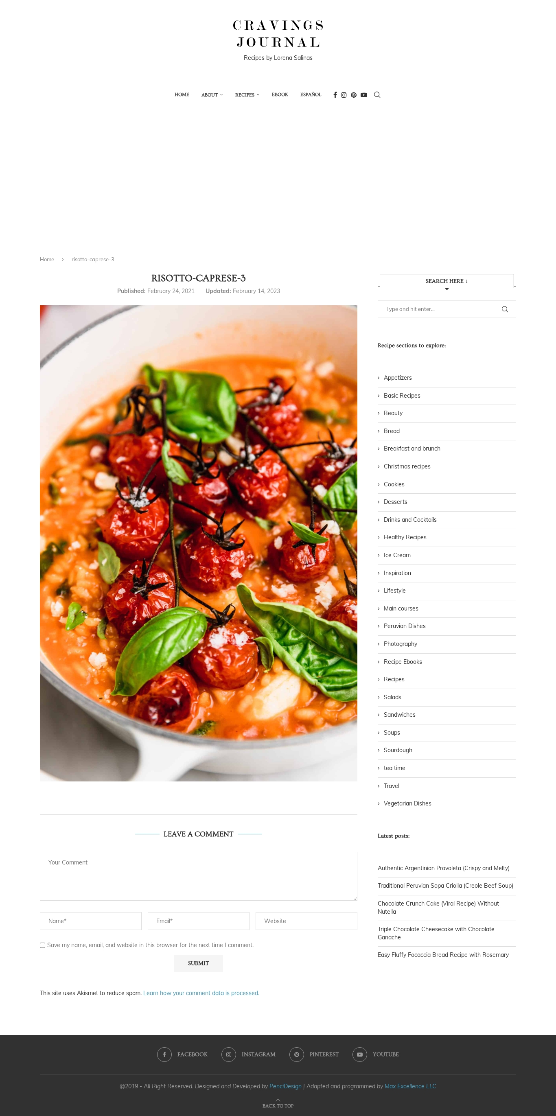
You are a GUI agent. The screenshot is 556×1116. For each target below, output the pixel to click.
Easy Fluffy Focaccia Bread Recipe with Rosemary (443, 954)
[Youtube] (364, 95)
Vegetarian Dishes (407, 803)
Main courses (401, 608)
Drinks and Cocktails (410, 519)
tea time (394, 768)
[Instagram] (344, 95)
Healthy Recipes (405, 537)
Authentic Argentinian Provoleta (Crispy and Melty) (444, 868)
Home (182, 94)
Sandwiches (400, 714)
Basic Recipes (402, 395)
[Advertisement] (278, 188)
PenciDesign (285, 1086)
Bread (392, 431)
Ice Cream (397, 555)
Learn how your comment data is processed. (201, 993)
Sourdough (398, 750)
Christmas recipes (407, 466)
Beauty (393, 413)
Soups (392, 732)
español (310, 94)
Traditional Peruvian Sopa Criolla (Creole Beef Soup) (445, 885)
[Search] (377, 95)
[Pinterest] (354, 95)
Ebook (280, 94)
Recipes (244, 95)
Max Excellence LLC (410, 1086)
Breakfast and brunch (412, 448)
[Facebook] (335, 95)
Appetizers (398, 377)
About (209, 95)
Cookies (394, 484)
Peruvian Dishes (405, 626)
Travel (391, 786)
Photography (400, 644)
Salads (392, 697)
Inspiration (397, 573)
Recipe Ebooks (403, 661)
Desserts (395, 501)
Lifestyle (395, 590)
